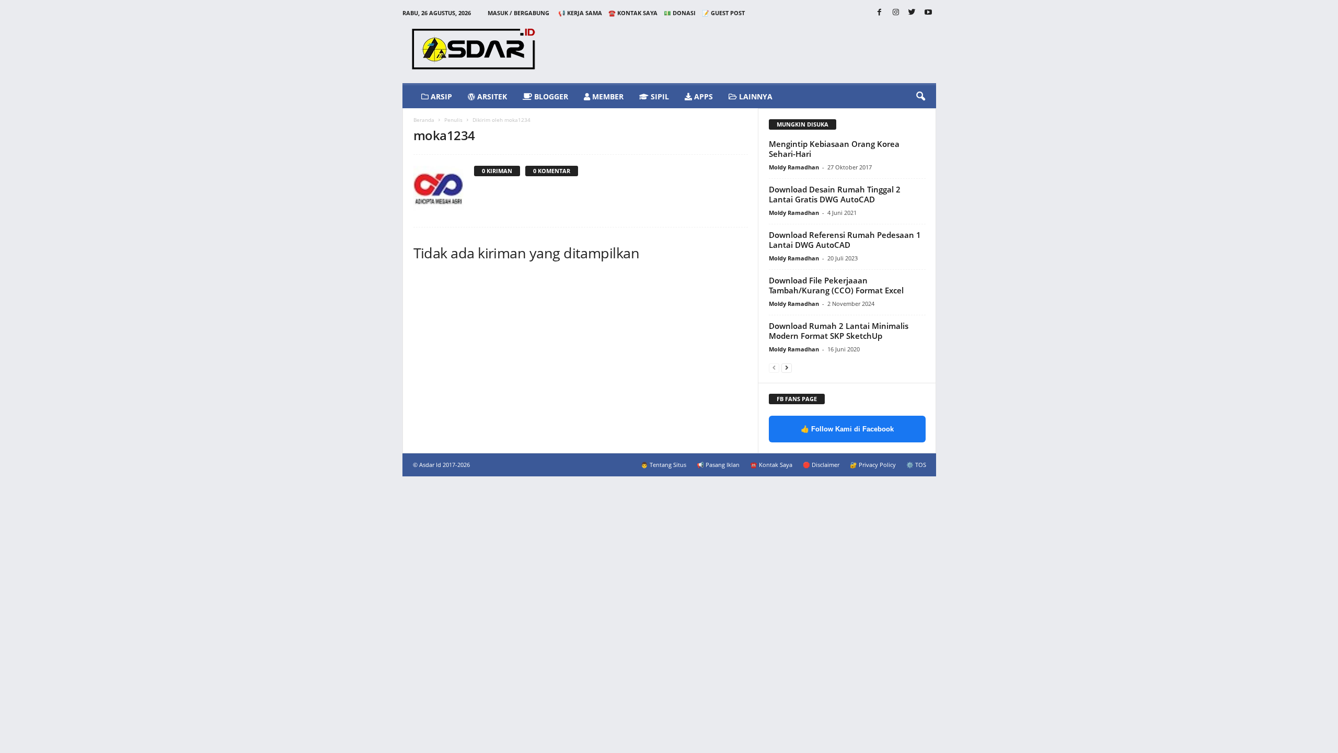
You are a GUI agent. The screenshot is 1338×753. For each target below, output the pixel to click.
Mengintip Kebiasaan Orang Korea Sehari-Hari (834, 149)
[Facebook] (879, 12)
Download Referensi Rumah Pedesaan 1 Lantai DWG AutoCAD (845, 240)
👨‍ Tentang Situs (663, 465)
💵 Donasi (680, 13)
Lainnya (754, 96)
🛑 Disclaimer (821, 465)
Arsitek (491, 96)
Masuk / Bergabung (518, 13)
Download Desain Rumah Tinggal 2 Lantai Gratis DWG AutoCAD (835, 194)
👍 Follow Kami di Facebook (847, 429)
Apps (702, 96)
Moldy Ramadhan (794, 167)
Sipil (659, 96)
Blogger (550, 96)
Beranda (423, 119)
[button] (920, 96)
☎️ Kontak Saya (633, 13)
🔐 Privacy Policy (873, 465)
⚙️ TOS (916, 465)
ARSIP (440, 96)
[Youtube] (928, 12)
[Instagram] (896, 12)
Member (607, 96)
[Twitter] (912, 12)
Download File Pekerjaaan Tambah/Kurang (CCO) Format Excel (836, 285)
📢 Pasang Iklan (718, 465)
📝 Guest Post (723, 13)
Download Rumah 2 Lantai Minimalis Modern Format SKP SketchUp (838, 331)
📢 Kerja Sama (580, 13)
